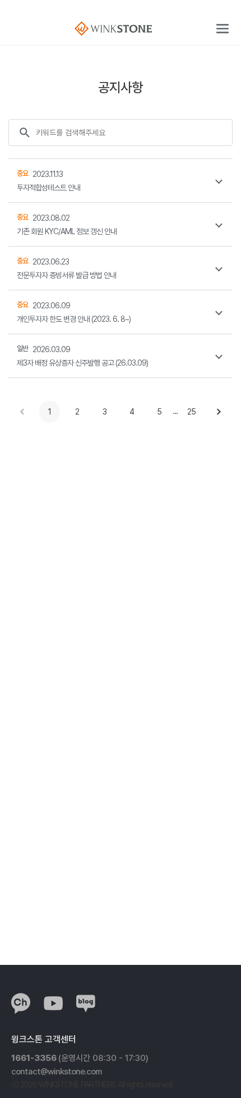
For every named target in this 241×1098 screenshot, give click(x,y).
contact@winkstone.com (56, 1072)
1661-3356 (80, 1058)
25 (191, 411)
